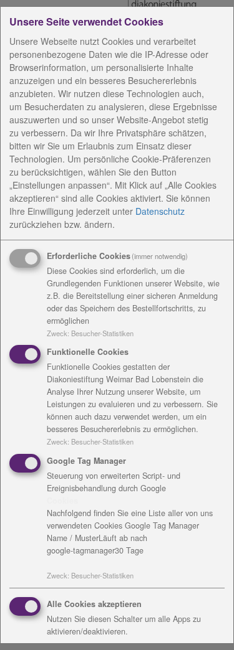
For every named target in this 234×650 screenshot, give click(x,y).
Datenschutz (160, 211)
